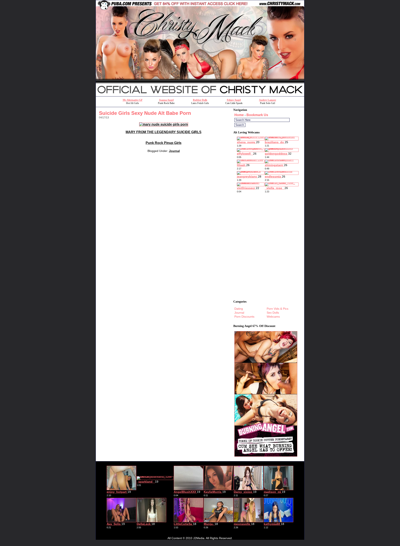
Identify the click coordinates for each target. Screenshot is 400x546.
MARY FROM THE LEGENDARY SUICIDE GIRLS (163, 132)
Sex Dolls (273, 312)
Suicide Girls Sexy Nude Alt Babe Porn (145, 113)
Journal (174, 151)
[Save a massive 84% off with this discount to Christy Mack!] (200, 95)
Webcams (273, 316)
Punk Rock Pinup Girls (163, 143)
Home (239, 115)
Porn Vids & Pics (277, 308)
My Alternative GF (132, 100)
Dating (238, 308)
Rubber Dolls (200, 100)
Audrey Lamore (267, 100)
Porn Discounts (244, 316)
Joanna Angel (166, 100)
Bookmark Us (257, 115)
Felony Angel (234, 100)
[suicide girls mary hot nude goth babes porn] (163, 124)
